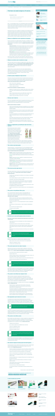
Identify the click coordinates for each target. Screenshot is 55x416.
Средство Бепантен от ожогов (43, 20)
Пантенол (10, 154)
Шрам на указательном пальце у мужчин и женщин (42, 397)
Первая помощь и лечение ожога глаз (43, 13)
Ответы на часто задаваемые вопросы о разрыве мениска (21, 388)
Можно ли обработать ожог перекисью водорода (17, 16)
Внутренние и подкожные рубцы (42, 400)
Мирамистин (14, 50)
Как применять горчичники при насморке (42, 403)
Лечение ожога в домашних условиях (41, 29)
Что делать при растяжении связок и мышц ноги (41, 54)
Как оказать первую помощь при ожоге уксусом (40, 33)
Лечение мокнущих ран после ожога (32, 398)
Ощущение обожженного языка (40, 31)
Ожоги (41, 12)
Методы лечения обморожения (10, 398)
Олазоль (18, 157)
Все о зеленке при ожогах (41, 388)
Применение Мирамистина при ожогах (32, 388)
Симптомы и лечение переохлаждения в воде (11, 406)
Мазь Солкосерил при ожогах (43, 17)
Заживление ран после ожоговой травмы (41, 36)
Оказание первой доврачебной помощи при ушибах (41, 44)
